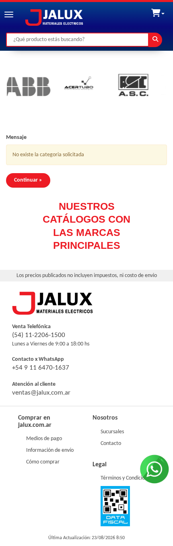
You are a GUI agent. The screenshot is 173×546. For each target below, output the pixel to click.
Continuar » (28, 180)
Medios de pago (44, 439)
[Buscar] (155, 40)
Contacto (111, 444)
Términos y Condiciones (126, 478)
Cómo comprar (43, 462)
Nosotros (105, 418)
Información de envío (50, 450)
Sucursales (112, 432)
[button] (158, 11)
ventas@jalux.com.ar (41, 392)
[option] (72, 86)
